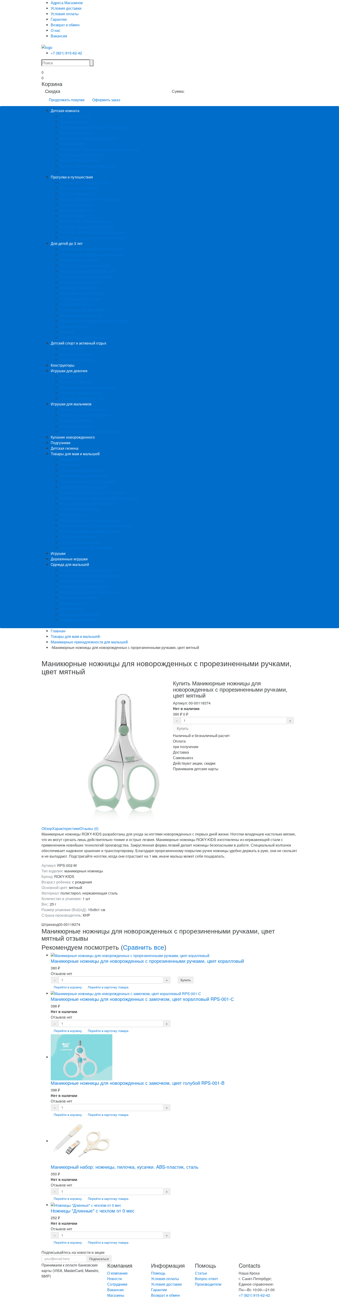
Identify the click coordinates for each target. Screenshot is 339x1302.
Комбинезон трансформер (82, 581)
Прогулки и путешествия (72, 177)
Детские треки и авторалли (83, 409)
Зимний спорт (72, 348)
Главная (58, 630)
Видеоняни (69, 459)
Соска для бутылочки (78, 536)
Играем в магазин (75, 426)
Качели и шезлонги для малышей (88, 166)
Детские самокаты (75, 204)
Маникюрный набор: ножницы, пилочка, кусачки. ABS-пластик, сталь (124, 1166)
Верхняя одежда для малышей (86, 226)
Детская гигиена (64, 448)
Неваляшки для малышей (82, 309)
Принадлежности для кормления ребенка (95, 525)
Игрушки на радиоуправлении (86, 415)
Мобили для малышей (79, 260)
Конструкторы (62, 365)
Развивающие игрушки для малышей (92, 254)
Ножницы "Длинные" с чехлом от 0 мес (92, 1210)
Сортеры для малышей (80, 298)
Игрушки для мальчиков (71, 404)
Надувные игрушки (76, 359)
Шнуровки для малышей (81, 315)
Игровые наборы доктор (81, 392)
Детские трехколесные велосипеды (90, 199)
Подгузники (60, 442)
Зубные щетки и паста (79, 509)
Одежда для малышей (70, 564)
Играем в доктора (75, 420)
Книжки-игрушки (74, 326)
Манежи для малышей (79, 160)
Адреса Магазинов (67, 2)
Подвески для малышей (80, 282)
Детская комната (65, 110)
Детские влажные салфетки (83, 476)
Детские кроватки (75, 116)
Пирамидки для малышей (82, 293)
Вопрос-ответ (206, 1278)
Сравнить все (143, 946)
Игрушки (58, 553)
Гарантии (59, 19)
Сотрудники (117, 1284)
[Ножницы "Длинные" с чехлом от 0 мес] (86, 1204)
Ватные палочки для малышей (86, 547)
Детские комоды (74, 121)
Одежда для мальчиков (80, 614)
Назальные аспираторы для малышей (93, 492)
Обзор (47, 828)
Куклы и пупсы (72, 376)
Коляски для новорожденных (85, 182)
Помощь (158, 1273)
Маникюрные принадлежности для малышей (98, 498)
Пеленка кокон (72, 143)
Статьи (201, 1273)
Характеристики (66, 828)
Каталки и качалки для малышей (88, 271)
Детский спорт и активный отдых (78, 343)
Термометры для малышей (83, 487)
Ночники (67, 332)
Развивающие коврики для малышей (91, 249)
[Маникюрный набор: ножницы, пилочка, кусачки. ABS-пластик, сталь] (81, 1141)
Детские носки (72, 608)
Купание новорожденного (73, 437)
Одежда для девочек (77, 619)
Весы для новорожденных (82, 470)
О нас (55, 30)
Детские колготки (74, 603)
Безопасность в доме (78, 171)
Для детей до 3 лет (67, 243)
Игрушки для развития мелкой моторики (94, 321)
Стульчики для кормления (82, 155)
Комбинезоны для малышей (84, 586)
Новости (114, 1278)
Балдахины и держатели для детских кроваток (99, 149)
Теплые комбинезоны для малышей (91, 575)
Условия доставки (66, 8)
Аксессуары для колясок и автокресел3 (93, 238)
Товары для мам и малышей (75, 453)
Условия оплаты (65, 13)
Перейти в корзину (68, 987)
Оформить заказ (106, 99)
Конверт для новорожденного (85, 221)
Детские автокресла (77, 193)
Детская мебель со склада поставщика (93, 127)
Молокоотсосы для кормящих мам (89, 520)
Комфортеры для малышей (83, 337)
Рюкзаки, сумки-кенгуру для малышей (92, 232)
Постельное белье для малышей (88, 138)
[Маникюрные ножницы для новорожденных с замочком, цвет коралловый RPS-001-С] (126, 993)
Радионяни (69, 464)
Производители (208, 1284)
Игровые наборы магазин (82, 398)
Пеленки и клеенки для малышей (88, 481)
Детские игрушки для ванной (84, 265)
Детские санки (72, 215)
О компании (117, 1273)
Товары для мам (74, 514)
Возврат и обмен (65, 24)
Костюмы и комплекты (79, 597)
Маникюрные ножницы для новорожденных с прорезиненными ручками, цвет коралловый (147, 960)
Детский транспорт (76, 354)
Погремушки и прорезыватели (86, 276)
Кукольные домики (76, 381)
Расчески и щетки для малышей (87, 503)
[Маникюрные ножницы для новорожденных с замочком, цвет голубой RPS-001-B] (81, 1057)
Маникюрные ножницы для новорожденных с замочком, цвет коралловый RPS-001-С (142, 999)
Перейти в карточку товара (108, 987)
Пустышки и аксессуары (80, 542)
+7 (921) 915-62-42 (66, 53)
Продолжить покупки (66, 99)
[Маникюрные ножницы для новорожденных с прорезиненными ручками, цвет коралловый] (130, 955)
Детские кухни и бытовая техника (88, 387)
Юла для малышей (76, 304)
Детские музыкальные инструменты (90, 431)
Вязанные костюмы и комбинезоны (90, 592)
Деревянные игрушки (69, 559)
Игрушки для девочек (69, 370)
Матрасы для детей (76, 132)
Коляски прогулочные (78, 188)
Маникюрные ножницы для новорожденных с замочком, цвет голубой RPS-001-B (137, 1082)
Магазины (115, 1295)
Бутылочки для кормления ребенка (90, 531)
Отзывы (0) (89, 828)
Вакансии (59, 36)
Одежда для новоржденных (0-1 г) (89, 570)
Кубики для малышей (78, 287)
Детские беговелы (75, 210)
